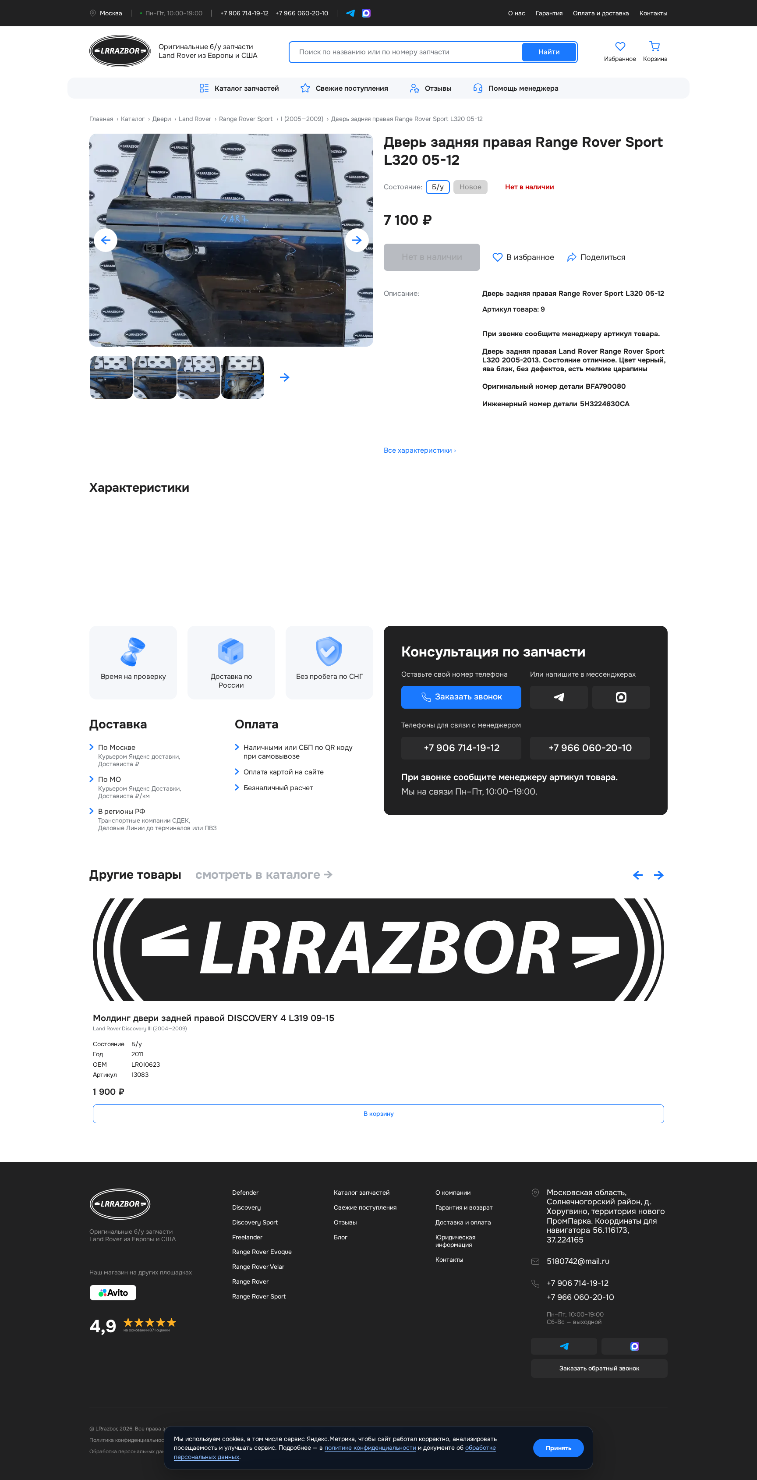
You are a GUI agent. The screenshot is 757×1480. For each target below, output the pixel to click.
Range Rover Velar (258, 1267)
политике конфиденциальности (370, 1448)
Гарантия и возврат (464, 1207)
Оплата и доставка (601, 13)
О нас (516, 13)
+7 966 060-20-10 (590, 748)
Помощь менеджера (523, 88)
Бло (340, 1237)
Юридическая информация (455, 1241)
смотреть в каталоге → (264, 875)
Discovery (246, 1207)
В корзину (379, 1114)
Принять (559, 1448)
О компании (452, 1192)
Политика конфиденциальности (129, 1440)
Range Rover (250, 1281)
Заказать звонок (468, 697)
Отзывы (438, 88)
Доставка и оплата (463, 1222)
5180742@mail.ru (578, 1261)
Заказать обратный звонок (599, 1368)
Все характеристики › (420, 450)
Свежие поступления (352, 88)
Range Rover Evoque (262, 1252)
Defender (245, 1192)
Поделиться (603, 257)
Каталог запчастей (247, 88)
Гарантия (549, 13)
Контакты (654, 13)
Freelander (247, 1237)
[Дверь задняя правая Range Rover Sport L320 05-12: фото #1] (231, 240)
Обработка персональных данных (131, 1451)
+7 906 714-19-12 (461, 748)
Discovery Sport (255, 1222)
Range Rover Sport (259, 1296)
